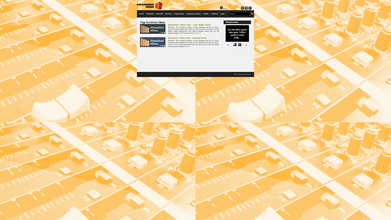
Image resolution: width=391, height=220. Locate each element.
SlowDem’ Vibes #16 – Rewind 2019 (187, 38)
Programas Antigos (193, 14)
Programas (150, 14)
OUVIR (141, 14)
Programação (179, 14)
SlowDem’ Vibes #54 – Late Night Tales (189, 25)
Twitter (242, 8)
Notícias (168, 14)
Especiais (159, 14)
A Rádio (206, 14)
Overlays (248, 54)
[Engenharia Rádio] (149, 9)
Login (222, 14)
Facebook (250, 8)
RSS (246, 8)
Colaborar (214, 14)
